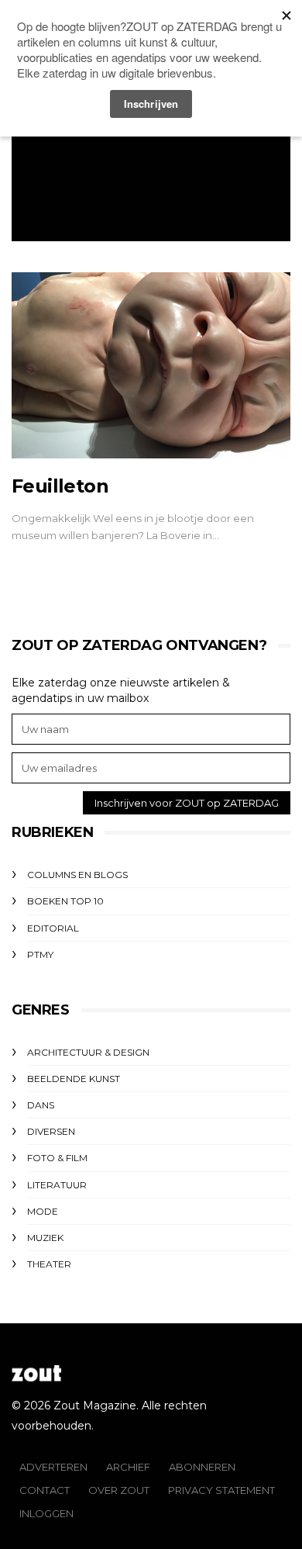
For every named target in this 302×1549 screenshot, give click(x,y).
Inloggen (46, 1513)
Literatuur (57, 1185)
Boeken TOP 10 (65, 901)
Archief (128, 1467)
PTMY (40, 954)
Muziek (45, 1237)
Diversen (51, 1131)
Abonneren (202, 1467)
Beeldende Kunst (73, 1078)
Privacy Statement (221, 1490)
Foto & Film (57, 1157)
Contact (44, 1490)
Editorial (53, 928)
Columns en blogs (77, 874)
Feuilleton (60, 486)
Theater (49, 1264)
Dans (40, 1105)
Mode (42, 1211)
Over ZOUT (118, 1490)
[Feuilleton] (151, 365)
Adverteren (53, 1467)
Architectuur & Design (88, 1052)
